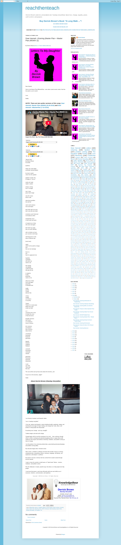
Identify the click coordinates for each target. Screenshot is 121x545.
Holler (73, 235)
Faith (73, 227)
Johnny (78, 239)
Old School (79, 246)
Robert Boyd (81, 254)
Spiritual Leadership (82, 194)
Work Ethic (78, 264)
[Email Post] (44, 505)
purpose (76, 276)
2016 (73, 334)
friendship (72, 271)
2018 (73, 331)
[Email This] (46, 505)
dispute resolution (75, 207)
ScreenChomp (88, 256)
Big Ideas (79, 185)
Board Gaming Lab (76, 217)
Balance (88, 214)
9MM (77, 196)
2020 (73, 293)
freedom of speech (90, 269)
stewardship (89, 276)
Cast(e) (84, 218)
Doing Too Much (56, 507)
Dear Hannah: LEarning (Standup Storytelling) (83, 303)
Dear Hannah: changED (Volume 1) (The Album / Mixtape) (87, 117)
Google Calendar (91, 229)
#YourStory (73, 185)
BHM (80, 172)
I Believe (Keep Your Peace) (88, 235)
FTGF (77, 181)
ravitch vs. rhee (82, 276)
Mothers (92, 192)
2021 (73, 291)
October (75, 299)
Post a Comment (31, 517)
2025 (73, 285)
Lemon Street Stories (77, 192)
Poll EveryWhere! (90, 247)
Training (77, 261)
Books (79, 170)
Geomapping (83, 229)
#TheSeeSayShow (75, 169)
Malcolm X (78, 243)
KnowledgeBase (77, 188)
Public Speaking (52, 508)
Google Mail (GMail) (87, 231)
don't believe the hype (75, 269)
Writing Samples (92, 264)
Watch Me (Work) (79, 262)
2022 (73, 289)
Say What (82, 256)
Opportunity (74, 247)
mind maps (87, 207)
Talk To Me (86, 172)
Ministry (93, 159)
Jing (88, 238)
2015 (73, 336)
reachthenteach (42, 8)
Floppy (89, 227)
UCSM (76, 206)
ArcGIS (72, 214)
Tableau (84, 205)
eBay (82, 207)
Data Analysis (84, 174)
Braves (92, 217)
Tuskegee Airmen (84, 261)
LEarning (61, 507)
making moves (78, 273)
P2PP (43, 508)
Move (40, 508)
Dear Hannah (49, 507)
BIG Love (77, 214)
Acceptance (92, 210)
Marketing (89, 243)
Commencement (74, 220)
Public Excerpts (88, 163)
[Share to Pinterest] (53, 505)
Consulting (87, 220)
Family (84, 154)
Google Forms (73, 231)
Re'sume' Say (91, 250)
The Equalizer (37, 510)
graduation (83, 271)
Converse (92, 220)
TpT (41, 510)
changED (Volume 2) (80, 268)
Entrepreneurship (74, 199)
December (75, 297)
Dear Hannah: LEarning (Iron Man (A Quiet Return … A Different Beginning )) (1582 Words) (87, 56)
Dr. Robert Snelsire (75, 224)
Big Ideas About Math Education (89, 185)
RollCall (92, 254)
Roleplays (87, 254)
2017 (73, 332)
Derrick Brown (81, 37)
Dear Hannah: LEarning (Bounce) (80, 328)
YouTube (89, 265)
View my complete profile (76, 48)
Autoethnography (91, 162)
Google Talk (76, 232)
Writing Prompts (85, 264)
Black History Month (91, 216)
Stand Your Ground (89, 184)
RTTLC (88, 160)
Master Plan (31, 508)
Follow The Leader (77, 173)
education (93, 172)
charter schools (87, 173)
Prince (72, 249)
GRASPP (93, 191)
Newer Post (28, 520)
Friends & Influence (76, 228)
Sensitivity (79, 205)
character (93, 206)
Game (93, 182)
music (87, 275)
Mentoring (37, 508)
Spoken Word (59, 508)
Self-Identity (91, 257)
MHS (84, 188)
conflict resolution (88, 157)
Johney (73, 239)
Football (93, 227)
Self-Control (85, 257)
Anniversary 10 (89, 188)
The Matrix (85, 260)
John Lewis (93, 238)
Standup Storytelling (30, 510)
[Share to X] (49, 505)
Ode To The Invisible (79, 202)
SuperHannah (78, 258)
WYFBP (72, 262)
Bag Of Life (82, 214)
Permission (47, 508)
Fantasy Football (79, 227)
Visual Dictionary (82, 206)
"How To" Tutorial (84, 209)
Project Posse (75, 250)
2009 (73, 348)
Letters (27, 508)
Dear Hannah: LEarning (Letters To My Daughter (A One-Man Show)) (86, 85)
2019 (73, 295)
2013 (73, 340)
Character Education (84, 176)
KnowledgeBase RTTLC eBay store (87, 240)
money (83, 275)
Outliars (79, 247)
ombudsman (93, 207)
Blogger (63, 534)
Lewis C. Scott (91, 242)
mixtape (79, 275)
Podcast (73, 166)
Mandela (84, 243)
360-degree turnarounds (83, 210)
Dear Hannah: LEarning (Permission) (81, 323)
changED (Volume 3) (42, 507)
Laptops (85, 242)
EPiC (87, 224)
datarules (80, 195)
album (88, 206)
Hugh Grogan (78, 235)
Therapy (72, 261)
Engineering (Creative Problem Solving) (83, 225)
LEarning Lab (80, 242)
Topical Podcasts (87, 170)
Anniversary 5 (91, 213)
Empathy (72, 225)
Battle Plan (93, 214)
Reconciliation (80, 253)
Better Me (74, 216)
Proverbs (89, 181)
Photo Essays (79, 184)
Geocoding (77, 229)
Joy (81, 239)
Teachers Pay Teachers (85, 165)
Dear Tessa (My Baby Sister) (85, 100)
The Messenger (91, 260)
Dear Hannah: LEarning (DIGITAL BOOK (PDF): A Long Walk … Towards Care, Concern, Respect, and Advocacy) (86, 66)
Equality (93, 225)
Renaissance (74, 254)
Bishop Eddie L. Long (82, 216)
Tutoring (92, 261)
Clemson (79, 187)
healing (88, 271)
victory (78, 209)
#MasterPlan (31, 507)
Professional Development (90, 249)
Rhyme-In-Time (87, 203)
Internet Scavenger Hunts (77, 238)
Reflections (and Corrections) (89, 253)
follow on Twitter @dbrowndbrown (42, 45)
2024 (73, 287)
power (73, 209)
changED (85, 169)
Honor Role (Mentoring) (87, 187)
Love (93, 154)
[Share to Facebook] (51, 505)
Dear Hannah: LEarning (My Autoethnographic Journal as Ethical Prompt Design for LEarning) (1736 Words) (87, 136)
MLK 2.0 (79, 200)
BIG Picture (77, 163)
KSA (89, 239)
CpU (71, 221)
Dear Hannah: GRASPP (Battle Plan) (81, 315)
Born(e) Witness (86, 217)
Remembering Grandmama (85, 93)
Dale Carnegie (91, 221)
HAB (93, 232)
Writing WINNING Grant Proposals (79, 265)
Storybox (72, 258)
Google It (80, 231)
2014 (73, 338)
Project (77, 203)
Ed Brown (92, 224)
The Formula (78, 260)
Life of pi (72, 243)
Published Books (83, 250)
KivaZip (77, 240)
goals (78, 271)
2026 (73, 283)
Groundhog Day (83, 232)
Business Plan (74, 218)
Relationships (90, 178)
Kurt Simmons (73, 242)
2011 (73, 344)
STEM (77, 256)
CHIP (80, 218)
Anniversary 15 (84, 213)
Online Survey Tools (86, 246)
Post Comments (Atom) (37, 522)
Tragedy (89, 205)
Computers (81, 220)
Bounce (36, 507)
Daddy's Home (83, 221)
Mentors (73, 159)
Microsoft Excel (76, 178)
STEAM (72, 256)
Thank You (90, 258)
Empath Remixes (74, 191)
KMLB (85, 239)
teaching (72, 181)
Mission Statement (78, 162)
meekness (85, 273)
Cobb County (91, 218)
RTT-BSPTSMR (84, 180)
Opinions (93, 246)
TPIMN (84, 258)
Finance (85, 227)
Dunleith (82, 224)
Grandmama (87, 199)
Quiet (81, 203)
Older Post (63, 520)
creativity (87, 268)
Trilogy (88, 182)
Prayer (83, 178)
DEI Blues (76, 221)
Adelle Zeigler (82, 196)
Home (46, 520)
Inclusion (93, 236)
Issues (85, 238)
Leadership (91, 155)
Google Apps (82, 181)
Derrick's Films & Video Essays (89, 177)
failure (83, 269)
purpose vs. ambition (89, 195)
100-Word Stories (74, 210)
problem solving (81, 152)
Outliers (84, 247)
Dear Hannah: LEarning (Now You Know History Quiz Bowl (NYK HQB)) (87, 126)
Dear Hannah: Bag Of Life (84, 108)
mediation (77, 157)
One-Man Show (88, 202)
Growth (89, 232)
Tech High (92, 180)
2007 (73, 350)
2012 (73, 342)
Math (91, 167)
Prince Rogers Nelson (79, 249)
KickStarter (73, 240)
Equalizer (81, 199)
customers (92, 268)
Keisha (93, 239)
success (72, 196)
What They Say (88, 262)
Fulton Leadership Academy (88, 228)
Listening (86, 192)
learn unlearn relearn (86, 272)
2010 (73, 346)
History (72, 180)
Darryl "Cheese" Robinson (88, 198)
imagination (78, 272)
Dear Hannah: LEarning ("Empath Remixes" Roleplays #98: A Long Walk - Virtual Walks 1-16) (86, 75)
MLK (82, 167)
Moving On (73, 246)
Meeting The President (87, 200)
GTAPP (72, 229)
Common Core (78, 198)
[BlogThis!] (48, 505)
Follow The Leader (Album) (84, 191)
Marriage (77, 180)
